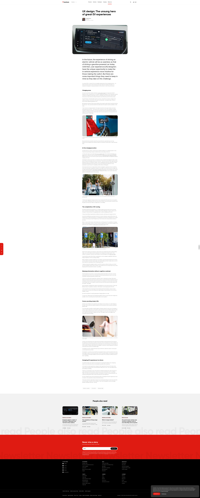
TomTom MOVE (81, 491)
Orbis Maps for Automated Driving (107, 464)
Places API (103, 470)
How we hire (104, 480)
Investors (123, 483)
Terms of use (76, 495)
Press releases (124, 481)
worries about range (101, 93)
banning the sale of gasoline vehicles (109, 155)
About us (123, 475)
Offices (103, 477)
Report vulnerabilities (85, 495)
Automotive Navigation (125, 466)
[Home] (65, 2)
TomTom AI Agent (124, 469)
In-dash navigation (85, 466)
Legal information (70, 495)
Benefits (103, 478)
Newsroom (123, 478)
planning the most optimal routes (99, 224)
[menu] (135, 2)
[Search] (131, 2)
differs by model (112, 254)
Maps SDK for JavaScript (106, 467)
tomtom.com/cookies (164, 491)
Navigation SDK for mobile (126, 467)
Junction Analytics (85, 481)
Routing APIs (124, 463)
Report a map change (93, 495)
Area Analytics (84, 475)
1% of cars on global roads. (99, 154)
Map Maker (104, 466)
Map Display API (104, 469)
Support (83, 470)
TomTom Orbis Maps (105, 463)
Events (123, 480)
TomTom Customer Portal (74, 491)
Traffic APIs (84, 484)
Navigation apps (84, 463)
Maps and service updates (86, 469)
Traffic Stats (84, 477)
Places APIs (124, 464)
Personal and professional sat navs (88, 464)
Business (73, 2)
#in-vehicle (94, 388)
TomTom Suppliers (88, 491)
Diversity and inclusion (105, 481)
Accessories (84, 467)
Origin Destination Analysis (86, 478)
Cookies (80, 495)
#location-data (100, 388)
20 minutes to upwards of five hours (99, 169)
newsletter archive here (85, 454)
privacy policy (106, 453)
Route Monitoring (85, 480)
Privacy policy (64, 495)
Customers (123, 477)
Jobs (103, 475)
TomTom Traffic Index (65, 491)
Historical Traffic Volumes (86, 483)
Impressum (99, 495)
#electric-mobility (86, 388)
